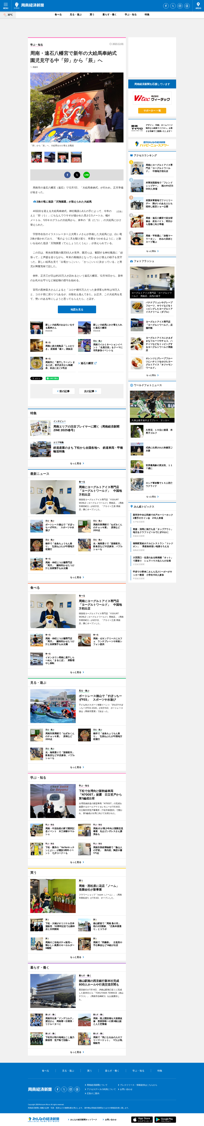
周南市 (35, 67)
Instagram (180, 6)
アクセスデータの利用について (101, 1089)
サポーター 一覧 (152, 110)
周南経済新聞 (29, 5)
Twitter (173, 6)
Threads (187, 6)
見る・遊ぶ (76, 14)
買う (92, 14)
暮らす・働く (109, 14)
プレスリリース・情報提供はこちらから (138, 1085)
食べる (58, 14)
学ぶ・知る (131, 14)
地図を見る (77, 309)
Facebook (166, 6)
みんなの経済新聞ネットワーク (43, 1119)
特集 (147, 14)
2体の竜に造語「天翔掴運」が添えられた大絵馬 (64, 201)
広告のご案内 (93, 1093)
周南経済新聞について (97, 1085)
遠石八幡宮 (87, 363)
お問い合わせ (126, 1089)
